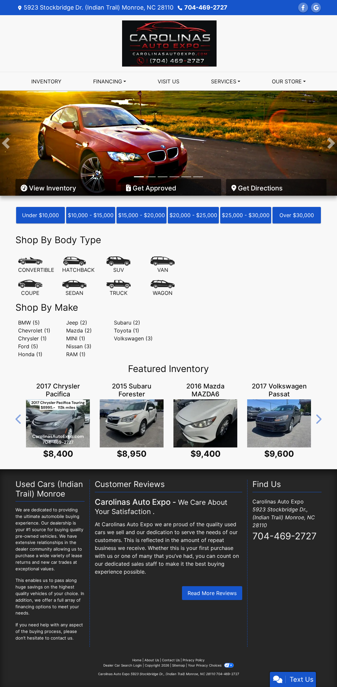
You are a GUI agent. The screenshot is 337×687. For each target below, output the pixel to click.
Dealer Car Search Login (122, 638)
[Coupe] (30, 260)
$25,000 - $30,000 (246, 187)
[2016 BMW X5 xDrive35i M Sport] (279, 396)
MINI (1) (75, 310)
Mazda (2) (79, 303)
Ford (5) (28, 318)
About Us (151, 632)
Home (137, 632)
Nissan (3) (78, 318)
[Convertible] (36, 237)
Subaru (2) (127, 295)
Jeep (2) (76, 295)
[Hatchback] (78, 237)
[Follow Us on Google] (316, 8)
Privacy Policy (194, 632)
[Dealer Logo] (168, 43)
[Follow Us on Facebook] (303, 8)
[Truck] (118, 260)
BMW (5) (29, 295)
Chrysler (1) (32, 310)
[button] (6, 129)
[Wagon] (162, 260)
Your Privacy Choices (205, 638)
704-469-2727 (205, 7)
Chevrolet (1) (34, 303)
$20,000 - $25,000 (193, 187)
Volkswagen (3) (133, 310)
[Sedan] (74, 260)
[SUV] (118, 237)
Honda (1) (30, 326)
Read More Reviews (212, 565)
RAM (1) (76, 326)
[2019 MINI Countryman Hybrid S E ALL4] (206, 396)
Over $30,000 (296, 187)
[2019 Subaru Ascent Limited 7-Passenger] (132, 396)
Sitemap (178, 638)
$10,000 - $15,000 (91, 187)
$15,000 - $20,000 (141, 187)
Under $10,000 (40, 187)
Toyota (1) (126, 303)
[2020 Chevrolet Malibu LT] (58, 396)
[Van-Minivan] (162, 237)
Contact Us (171, 632)
